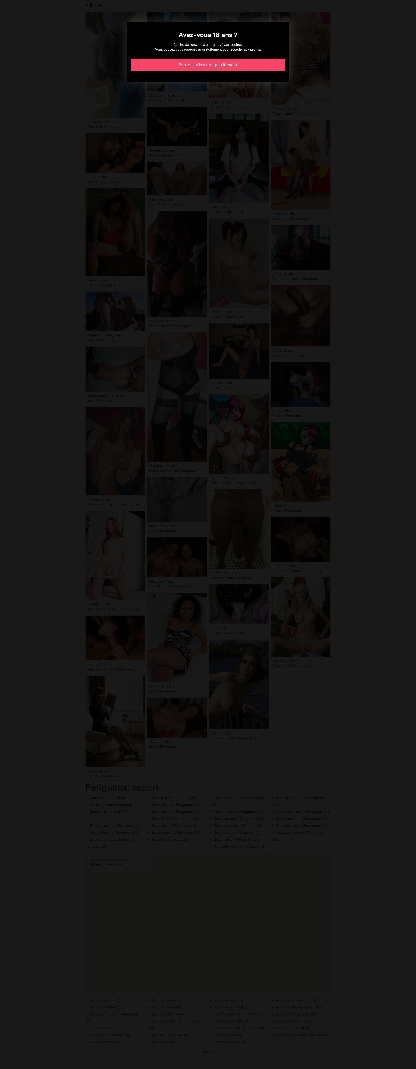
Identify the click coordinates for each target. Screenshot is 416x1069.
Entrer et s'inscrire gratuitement (208, 65)
